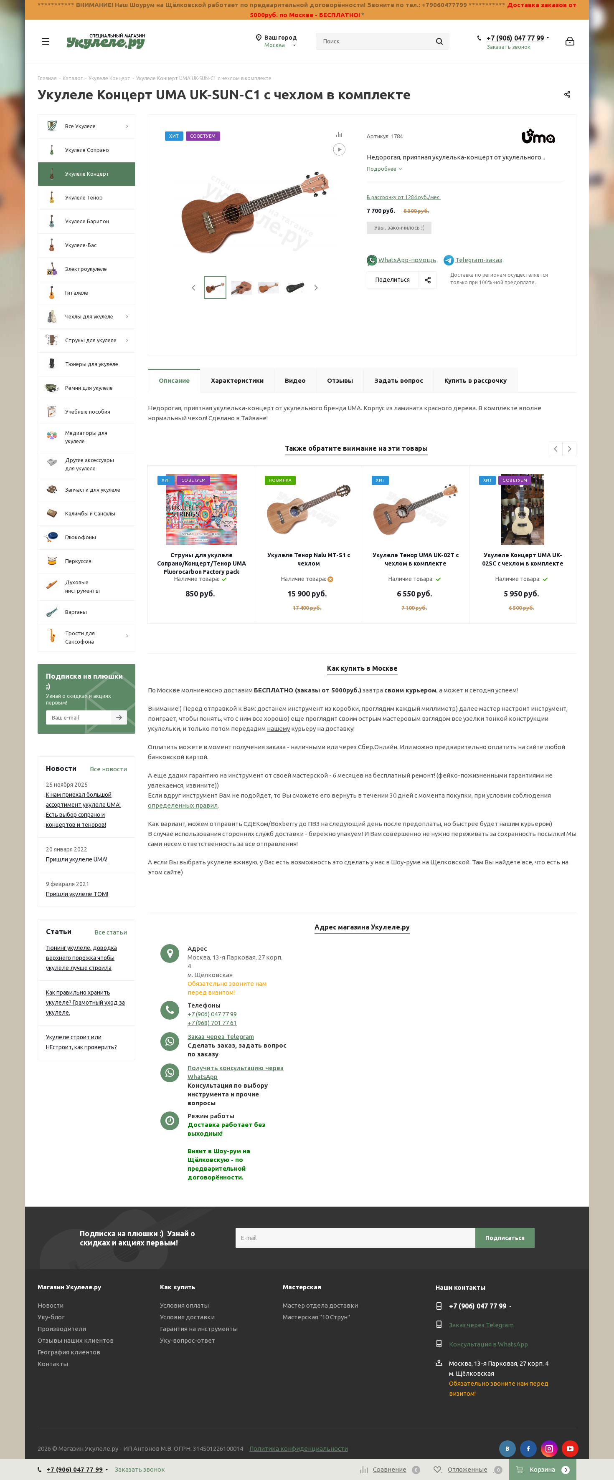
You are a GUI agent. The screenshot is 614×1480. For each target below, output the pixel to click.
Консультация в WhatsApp (488, 1344)
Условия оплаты (184, 1305)
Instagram (549, 1448)
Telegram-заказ (478, 259)
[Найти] (439, 41)
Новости (50, 1305)
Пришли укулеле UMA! (76, 859)
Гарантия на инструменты (199, 1328)
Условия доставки (187, 1317)
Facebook (528, 1448)
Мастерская (302, 1287)
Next (316, 288)
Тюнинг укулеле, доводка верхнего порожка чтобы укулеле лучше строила (81, 958)
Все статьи (110, 932)
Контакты (53, 1363)
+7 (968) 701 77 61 (212, 1022)
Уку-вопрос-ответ (187, 1340)
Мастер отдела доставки (320, 1305)
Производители (62, 1328)
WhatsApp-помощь (407, 259)
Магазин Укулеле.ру (69, 1287)
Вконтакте (507, 1448)
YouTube (570, 1448)
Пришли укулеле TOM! (77, 894)
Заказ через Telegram (221, 1036)
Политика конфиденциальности (298, 1448)
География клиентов (69, 1352)
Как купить (177, 1287)
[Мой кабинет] (570, 41)
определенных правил (183, 805)
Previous (194, 288)
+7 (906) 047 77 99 (515, 38)
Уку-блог (51, 1317)
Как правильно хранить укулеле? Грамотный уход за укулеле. (85, 1002)
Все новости (108, 769)
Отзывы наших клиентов (76, 1340)
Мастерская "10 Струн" (316, 1317)
